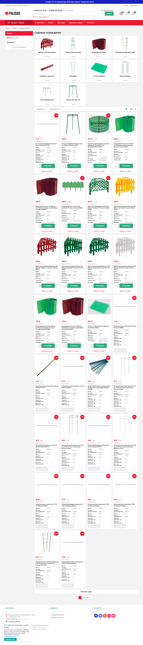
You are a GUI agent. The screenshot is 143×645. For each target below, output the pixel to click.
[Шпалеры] (73, 71)
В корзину (48, 166)
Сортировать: (40, 109)
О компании (39, 23)
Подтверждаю (10, 639)
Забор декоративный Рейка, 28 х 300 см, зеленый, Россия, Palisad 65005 (72, 267)
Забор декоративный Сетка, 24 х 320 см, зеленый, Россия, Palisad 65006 (98, 208)
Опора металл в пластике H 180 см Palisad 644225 (124, 505)
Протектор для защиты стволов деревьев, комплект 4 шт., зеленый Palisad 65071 (98, 145)
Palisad (14, 28)
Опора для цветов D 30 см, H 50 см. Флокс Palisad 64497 (72, 144)
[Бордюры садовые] (47, 71)
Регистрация (134, 5)
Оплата (51, 23)
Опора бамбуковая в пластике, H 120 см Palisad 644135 (72, 505)
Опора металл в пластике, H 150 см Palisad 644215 (98, 505)
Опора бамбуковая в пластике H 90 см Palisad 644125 (98, 446)
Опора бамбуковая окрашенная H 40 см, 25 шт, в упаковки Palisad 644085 (99, 387)
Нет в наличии (120, 350)
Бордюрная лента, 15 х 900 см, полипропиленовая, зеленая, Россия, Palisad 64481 (124, 145)
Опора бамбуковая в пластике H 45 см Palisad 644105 (46, 144)
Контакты (90, 23)
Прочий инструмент (57, 617)
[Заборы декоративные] (47, 47)
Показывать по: (55, 109)
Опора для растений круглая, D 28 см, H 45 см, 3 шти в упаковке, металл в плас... (125, 446)
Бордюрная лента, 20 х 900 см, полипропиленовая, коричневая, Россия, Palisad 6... (72, 327)
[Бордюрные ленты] (99, 47)
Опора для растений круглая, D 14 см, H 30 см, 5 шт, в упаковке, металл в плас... (73, 446)
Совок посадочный (44, 17)
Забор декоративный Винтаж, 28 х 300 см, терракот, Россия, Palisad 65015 (47, 267)
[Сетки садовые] (99, 71)
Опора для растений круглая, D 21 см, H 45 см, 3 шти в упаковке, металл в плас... (125, 387)
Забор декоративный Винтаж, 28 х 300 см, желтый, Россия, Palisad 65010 (125, 208)
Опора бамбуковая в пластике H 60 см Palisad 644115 (46, 446)
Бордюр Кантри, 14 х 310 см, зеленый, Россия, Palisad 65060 (72, 207)
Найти (109, 14)
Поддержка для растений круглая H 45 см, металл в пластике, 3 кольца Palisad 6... (47, 563)
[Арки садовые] (125, 71)
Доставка (61, 23)
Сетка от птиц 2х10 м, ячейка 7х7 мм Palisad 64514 (98, 327)
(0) (43, 141)
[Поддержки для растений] (125, 47)
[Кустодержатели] (47, 94)
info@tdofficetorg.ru (108, 10)
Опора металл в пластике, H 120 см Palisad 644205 (46, 505)
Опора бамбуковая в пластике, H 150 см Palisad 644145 (72, 562)
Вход (127, 5)
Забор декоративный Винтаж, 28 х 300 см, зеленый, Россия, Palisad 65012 (99, 267)
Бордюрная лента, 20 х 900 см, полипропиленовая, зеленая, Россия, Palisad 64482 (46, 327)
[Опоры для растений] (73, 47)
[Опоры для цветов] (73, 94)
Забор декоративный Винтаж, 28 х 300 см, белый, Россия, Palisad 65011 (125, 267)
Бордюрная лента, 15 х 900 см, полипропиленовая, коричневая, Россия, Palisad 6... (46, 208)
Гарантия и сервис (76, 23)
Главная (7, 28)
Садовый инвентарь (24, 28)
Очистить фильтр (19, 47)
